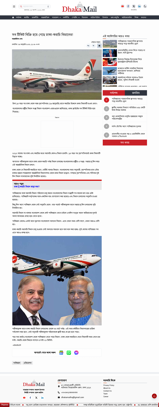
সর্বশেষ (18, 17)
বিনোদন (85, 17)
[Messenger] (76, 353)
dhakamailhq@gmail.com (72, 397)
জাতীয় (26, 17)
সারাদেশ (55, 17)
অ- (93, 46)
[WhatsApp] (69, 352)
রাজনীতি (35, 17)
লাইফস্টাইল (95, 17)
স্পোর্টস (74, 17)
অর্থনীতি (66, 17)
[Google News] (61, 353)
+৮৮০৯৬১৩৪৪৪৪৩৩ (69, 392)
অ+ (88, 46)
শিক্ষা (136, 17)
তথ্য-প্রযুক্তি (115, 17)
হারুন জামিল (39, 393)
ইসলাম (105, 17)
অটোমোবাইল (127, 17)
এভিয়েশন (27, 363)
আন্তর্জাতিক (45, 17)
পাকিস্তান (16, 363)
